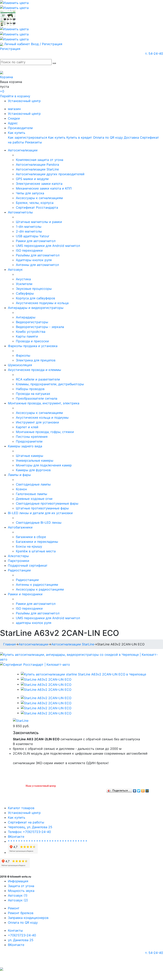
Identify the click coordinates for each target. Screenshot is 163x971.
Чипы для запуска (30, 193)
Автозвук (15, 269)
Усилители (24, 284)
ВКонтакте (16, 837)
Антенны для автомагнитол (37, 265)
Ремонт (13, 908)
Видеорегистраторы (32, 322)
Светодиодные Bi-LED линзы (38, 522)
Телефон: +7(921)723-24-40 (29, 832)
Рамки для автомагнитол (35, 241)
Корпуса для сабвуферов (35, 298)
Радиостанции (19, 570)
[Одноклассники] (143, 789)
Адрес (13, 123)
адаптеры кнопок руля (33, 623)
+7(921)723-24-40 (22, 935)
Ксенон (21, 489)
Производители (20, 128)
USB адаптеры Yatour (32, 236)
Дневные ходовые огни (34, 499)
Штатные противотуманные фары (42, 508)
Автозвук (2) (18, 900)
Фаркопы (23, 355)
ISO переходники (29, 250)
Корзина (6, 77)
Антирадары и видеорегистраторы (35, 308)
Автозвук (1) (17, 895)
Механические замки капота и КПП (44, 188)
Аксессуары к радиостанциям (40, 589)
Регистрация (10, 49)
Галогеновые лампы (31, 494)
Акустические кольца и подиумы (42, 417)
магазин (14, 109)
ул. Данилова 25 (20, 940)
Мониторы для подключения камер (44, 465)
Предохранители (29, 441)
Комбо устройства (30, 332)
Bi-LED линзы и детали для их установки (40, 513)
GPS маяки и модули (32, 179)
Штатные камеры (29, 456)
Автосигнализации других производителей (50, 174)
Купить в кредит (79, 137)
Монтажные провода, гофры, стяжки (45, 432)
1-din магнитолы (28, 227)
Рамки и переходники (25, 594)
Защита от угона (21, 886)
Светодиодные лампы (33, 484)
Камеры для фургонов (33, 470)
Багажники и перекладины (37, 542)
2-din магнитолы (29, 231)
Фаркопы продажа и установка (32, 346)
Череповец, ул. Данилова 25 (30, 827)
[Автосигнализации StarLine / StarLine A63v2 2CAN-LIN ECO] (83, 674)
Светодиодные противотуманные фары (47, 503)
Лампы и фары (19, 475)
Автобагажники (20, 527)
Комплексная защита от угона (39, 160)
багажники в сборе (31, 537)
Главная (9, 644)
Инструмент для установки (37, 422)
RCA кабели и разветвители (38, 379)
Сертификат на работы (26, 822)
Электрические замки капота (39, 184)
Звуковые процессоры (34, 289)
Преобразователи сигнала (36, 398)
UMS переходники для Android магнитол (48, 246)
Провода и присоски (32, 341)
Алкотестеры (18, 556)
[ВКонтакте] (135, 789)
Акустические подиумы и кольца (42, 303)
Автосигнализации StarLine (37, 169)
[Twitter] (139, 789)
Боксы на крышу (29, 546)
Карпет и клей (27, 427)
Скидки (14, 118)
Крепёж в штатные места (36, 551)
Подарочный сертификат (28, 565)
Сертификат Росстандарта (37, 207)
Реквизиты (33, 142)
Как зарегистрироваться (27, 137)
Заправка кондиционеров (28, 918)
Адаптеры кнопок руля (34, 260)
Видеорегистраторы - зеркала (40, 327)
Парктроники (18, 561)
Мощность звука (21, 891)
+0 (2, 91)
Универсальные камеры (34, 460)
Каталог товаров (21, 808)
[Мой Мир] (147, 789)
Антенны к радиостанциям (37, 585)
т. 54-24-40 (154, 53)
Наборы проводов (30, 389)
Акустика (23, 279)
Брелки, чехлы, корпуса (34, 203)
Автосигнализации (23, 150)
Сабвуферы (25, 293)
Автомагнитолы (20, 212)
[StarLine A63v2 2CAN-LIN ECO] (46, 679)
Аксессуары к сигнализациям (39, 198)
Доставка (131, 137)
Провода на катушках (33, 394)
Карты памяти (27, 336)
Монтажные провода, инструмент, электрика (43, 403)
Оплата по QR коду (108, 137)
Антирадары (25, 317)
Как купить (16, 133)
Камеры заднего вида (25, 446)
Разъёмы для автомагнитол (37, 255)
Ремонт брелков (20, 913)
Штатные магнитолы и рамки (39, 222)
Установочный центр (24, 101)
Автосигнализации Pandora (37, 164)
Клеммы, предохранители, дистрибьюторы (50, 384)
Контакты (15, 930)
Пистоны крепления (32, 437)
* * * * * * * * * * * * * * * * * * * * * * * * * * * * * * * (47, 841)
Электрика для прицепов (35, 360)
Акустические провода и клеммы (34, 370)
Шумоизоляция (20, 365)
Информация (18, 881)
